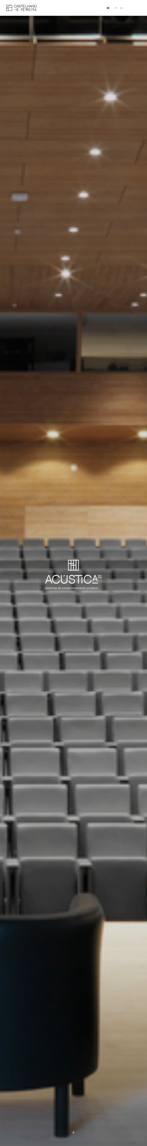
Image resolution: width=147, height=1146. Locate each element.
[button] (108, 8)
